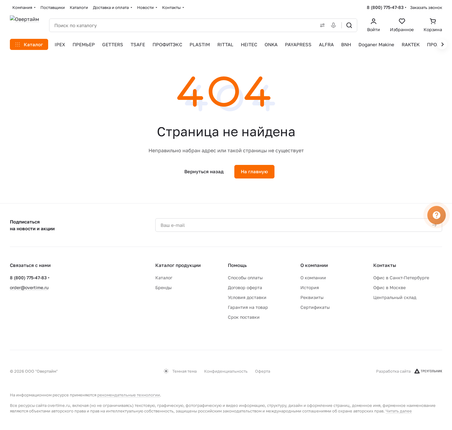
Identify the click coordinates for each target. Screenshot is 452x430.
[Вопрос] (436, 215)
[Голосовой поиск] (334, 25)
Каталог (163, 277)
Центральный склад (394, 297)
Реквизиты (312, 297)
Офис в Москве (389, 287)
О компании (314, 265)
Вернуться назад (204, 171)
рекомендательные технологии (128, 394)
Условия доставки (247, 297)
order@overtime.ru (29, 287)
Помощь (237, 265)
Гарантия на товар (248, 307)
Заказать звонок (426, 7)
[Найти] (349, 25)
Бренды (163, 287)
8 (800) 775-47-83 (385, 7)
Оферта (262, 371)
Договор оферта (245, 287)
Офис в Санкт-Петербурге (401, 277)
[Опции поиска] (321, 25)
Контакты (384, 265)
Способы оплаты (245, 277)
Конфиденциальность (226, 371)
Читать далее (399, 410)
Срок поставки (244, 317)
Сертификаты (315, 307)
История (309, 287)
